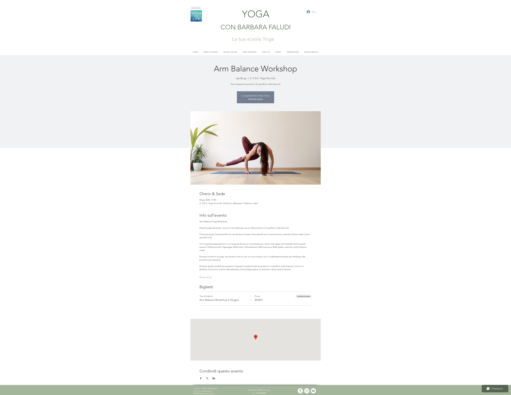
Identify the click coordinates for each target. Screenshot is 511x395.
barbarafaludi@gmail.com (259, 390)
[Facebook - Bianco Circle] (300, 390)
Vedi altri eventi (255, 99)
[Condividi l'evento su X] (207, 378)
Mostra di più (205, 277)
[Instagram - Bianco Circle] (306, 390)
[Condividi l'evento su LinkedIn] (214, 378)
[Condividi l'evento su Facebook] (200, 378)
